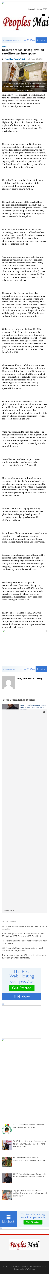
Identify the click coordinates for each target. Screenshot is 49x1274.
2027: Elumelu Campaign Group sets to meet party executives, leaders (33, 707)
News (4, 47)
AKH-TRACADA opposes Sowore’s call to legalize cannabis (24, 927)
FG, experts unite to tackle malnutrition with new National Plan (24, 942)
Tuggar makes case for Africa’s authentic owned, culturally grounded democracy (24, 956)
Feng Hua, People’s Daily (15, 59)
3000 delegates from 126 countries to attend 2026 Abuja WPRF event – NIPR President (23, 934)
